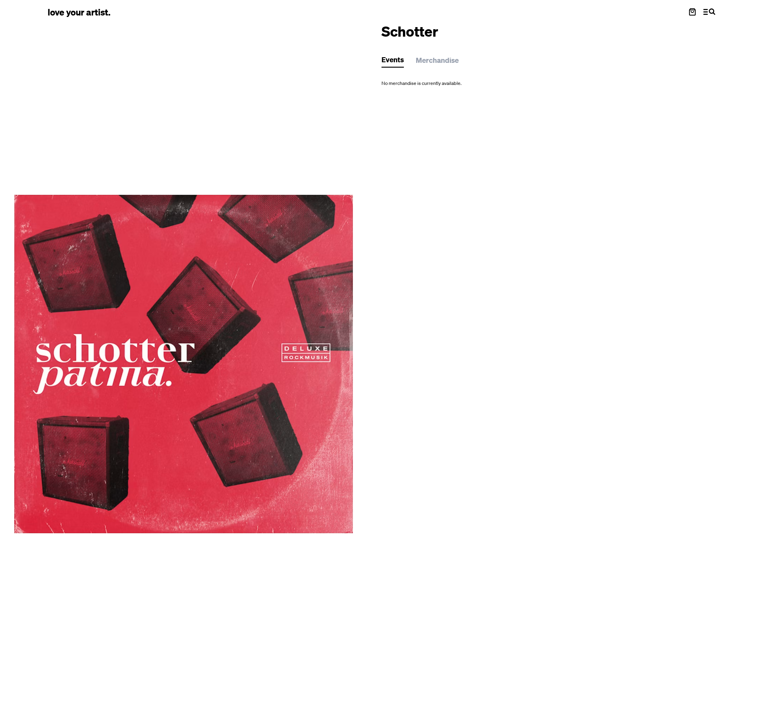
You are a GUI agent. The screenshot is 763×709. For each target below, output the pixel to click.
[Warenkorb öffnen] (692, 12)
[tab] (396, 61)
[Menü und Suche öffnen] (709, 11)
